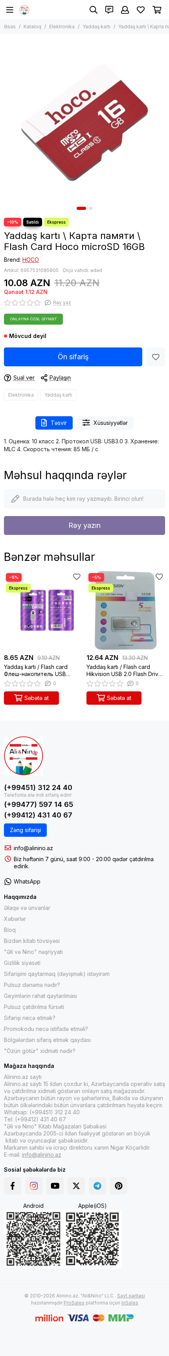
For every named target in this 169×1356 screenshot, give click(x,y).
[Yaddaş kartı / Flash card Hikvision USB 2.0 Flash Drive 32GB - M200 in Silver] (125, 610)
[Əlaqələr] (109, 10)
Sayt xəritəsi (131, 1296)
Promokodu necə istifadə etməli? (46, 1028)
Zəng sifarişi (25, 830)
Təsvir (59, 422)
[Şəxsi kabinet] (125, 10)
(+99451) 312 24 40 (38, 787)
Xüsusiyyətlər (111, 422)
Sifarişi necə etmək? (29, 1017)
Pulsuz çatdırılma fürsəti (34, 1006)
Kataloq (32, 26)
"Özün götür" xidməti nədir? (39, 1050)
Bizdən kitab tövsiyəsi (32, 940)
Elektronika (62, 26)
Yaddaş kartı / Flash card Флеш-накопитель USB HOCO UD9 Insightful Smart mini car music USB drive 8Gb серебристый (42, 670)
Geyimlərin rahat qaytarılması (40, 995)
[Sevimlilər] (155, 356)
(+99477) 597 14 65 (38, 804)
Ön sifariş (73, 357)
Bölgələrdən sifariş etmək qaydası (47, 1039)
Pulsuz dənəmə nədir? (32, 984)
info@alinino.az (33, 848)
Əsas (10, 26)
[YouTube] (55, 1185)
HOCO (30, 259)
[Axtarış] (93, 10)
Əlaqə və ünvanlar (27, 907)
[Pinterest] (118, 1185)
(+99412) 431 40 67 (38, 815)
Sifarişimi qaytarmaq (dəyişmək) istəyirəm (57, 973)
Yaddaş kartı (96, 26)
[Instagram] (33, 1185)
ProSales (74, 1303)
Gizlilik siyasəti (22, 962)
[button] (81, 208)
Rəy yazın (84, 525)
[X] (76, 1185)
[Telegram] (97, 1185)
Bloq (10, 929)
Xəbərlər (15, 918)
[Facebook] (12, 1185)
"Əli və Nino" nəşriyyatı (33, 951)
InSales (129, 1303)
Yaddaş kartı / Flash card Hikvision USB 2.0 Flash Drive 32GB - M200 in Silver (124, 670)
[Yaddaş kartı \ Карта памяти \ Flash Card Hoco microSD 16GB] (84, 118)
